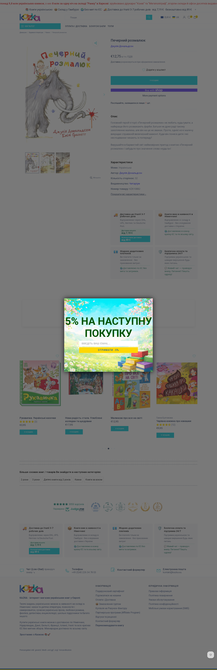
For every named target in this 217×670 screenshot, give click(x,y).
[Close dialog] (148, 302)
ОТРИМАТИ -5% (108, 350)
